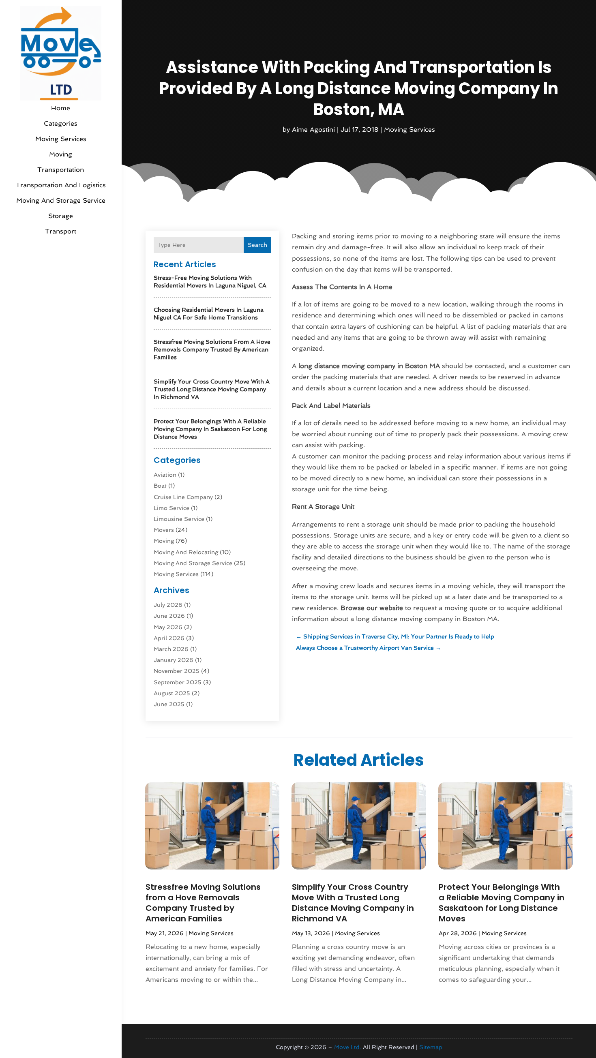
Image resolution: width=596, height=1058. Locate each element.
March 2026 (171, 649)
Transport (60, 231)
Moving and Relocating (186, 552)
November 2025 (176, 671)
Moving (60, 154)
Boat (160, 485)
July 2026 (168, 605)
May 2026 (168, 627)
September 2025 (178, 682)
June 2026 (169, 616)
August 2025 (172, 693)
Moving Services (60, 139)
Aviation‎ (165, 474)
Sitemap (430, 1047)
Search (257, 245)
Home (60, 108)
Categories (60, 123)
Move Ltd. (347, 1047)
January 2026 (173, 660)
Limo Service (171, 508)
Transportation (60, 169)
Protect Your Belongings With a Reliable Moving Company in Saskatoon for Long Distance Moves (210, 429)
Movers (164, 530)
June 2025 (169, 704)
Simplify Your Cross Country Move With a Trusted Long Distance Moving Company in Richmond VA (212, 389)
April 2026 (169, 638)
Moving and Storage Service (60, 200)
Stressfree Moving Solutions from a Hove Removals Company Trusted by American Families (212, 349)
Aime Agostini (313, 129)
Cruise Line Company (183, 497)
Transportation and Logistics (61, 185)
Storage (60, 216)
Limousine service (179, 519)
